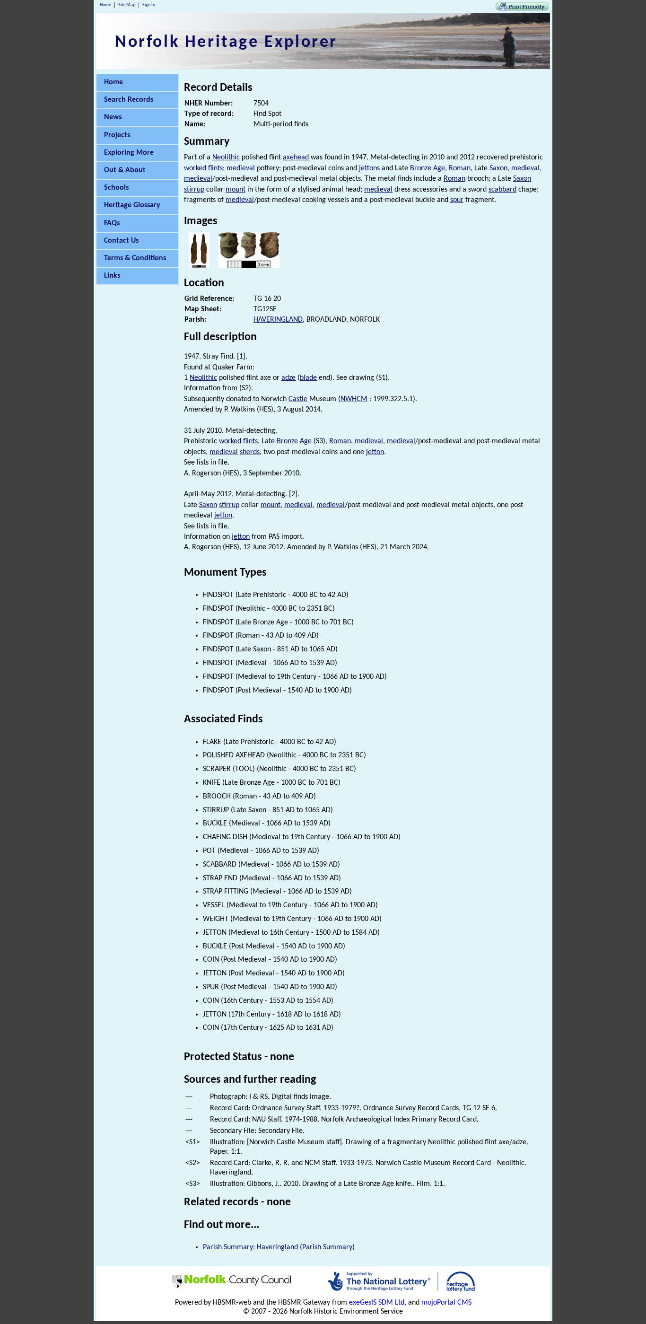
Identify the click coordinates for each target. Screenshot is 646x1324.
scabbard (502, 189)
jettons (369, 168)
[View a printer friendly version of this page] (522, 8)
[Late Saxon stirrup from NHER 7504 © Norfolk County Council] (248, 266)
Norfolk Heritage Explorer (226, 42)
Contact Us (121, 241)
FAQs (112, 223)
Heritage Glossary (132, 205)
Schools (116, 188)
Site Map (126, 5)
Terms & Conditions (135, 258)
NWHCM (353, 399)
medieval (241, 168)
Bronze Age (427, 168)
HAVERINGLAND (278, 320)
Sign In (148, 5)
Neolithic (226, 157)
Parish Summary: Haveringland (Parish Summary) (279, 1247)
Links (112, 276)
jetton (375, 452)
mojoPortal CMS (446, 1302)
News (113, 117)
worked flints (203, 168)
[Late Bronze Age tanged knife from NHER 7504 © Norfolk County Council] (199, 266)
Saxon (498, 168)
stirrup (194, 189)
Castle (297, 399)
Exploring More (129, 153)
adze (288, 378)
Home (105, 5)
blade (308, 378)
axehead (296, 157)
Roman (460, 168)
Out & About (125, 170)
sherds (250, 452)
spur (456, 200)
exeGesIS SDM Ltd (376, 1302)
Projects (117, 135)
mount (235, 189)
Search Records (128, 100)
